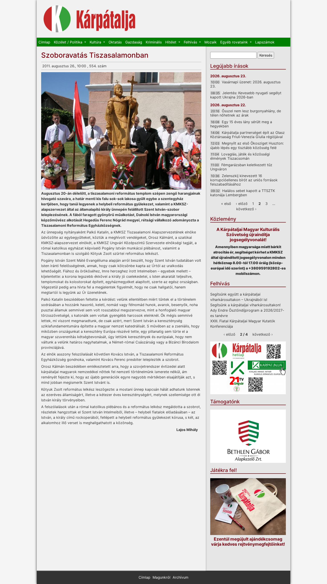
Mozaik (210, 42)
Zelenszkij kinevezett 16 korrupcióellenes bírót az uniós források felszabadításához (244, 180)
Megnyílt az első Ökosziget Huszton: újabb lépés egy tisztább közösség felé (247, 145)
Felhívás (191, 42)
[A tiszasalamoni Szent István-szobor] (121, 131)
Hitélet (171, 42)
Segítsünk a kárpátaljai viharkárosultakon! (245, 305)
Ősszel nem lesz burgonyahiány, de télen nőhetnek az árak (245, 113)
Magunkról (161, 577)
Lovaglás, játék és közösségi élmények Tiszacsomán (240, 156)
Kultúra (96, 42)
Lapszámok (265, 42)
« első (226, 203)
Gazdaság (133, 42)
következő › (246, 209)
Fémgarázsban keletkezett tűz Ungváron (241, 167)
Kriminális (154, 42)
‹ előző (242, 203)
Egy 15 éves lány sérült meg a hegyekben (241, 124)
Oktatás (115, 42)
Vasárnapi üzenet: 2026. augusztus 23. (245, 84)
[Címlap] (89, 18)
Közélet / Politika (68, 42)
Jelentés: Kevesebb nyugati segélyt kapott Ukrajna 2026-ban (245, 95)
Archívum (180, 577)
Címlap (44, 42)
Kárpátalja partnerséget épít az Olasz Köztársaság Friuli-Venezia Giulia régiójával (247, 134)
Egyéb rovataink (234, 42)
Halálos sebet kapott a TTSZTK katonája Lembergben (242, 192)
